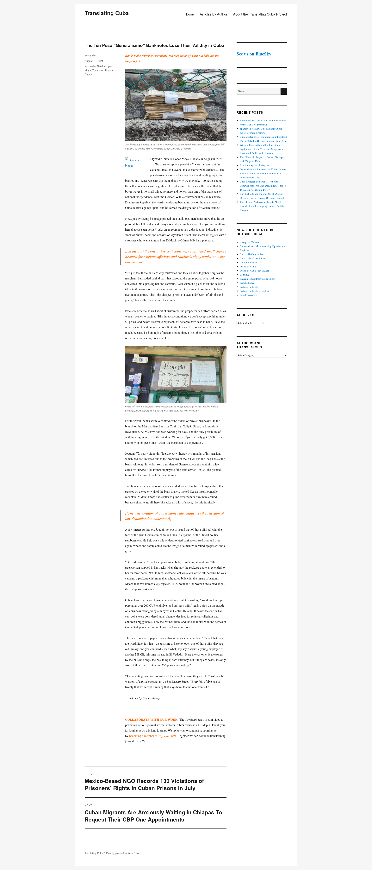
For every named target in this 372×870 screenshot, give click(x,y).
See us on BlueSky (254, 53)
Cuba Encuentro (248, 262)
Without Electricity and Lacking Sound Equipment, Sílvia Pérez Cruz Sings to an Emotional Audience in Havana (261, 149)
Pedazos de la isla (249, 287)
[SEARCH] (284, 91)
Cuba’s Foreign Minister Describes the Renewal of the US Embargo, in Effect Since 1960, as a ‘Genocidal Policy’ (263, 185)
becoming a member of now (152, 736)
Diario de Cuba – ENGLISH (254, 270)
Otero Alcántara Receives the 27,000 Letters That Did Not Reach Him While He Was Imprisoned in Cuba (263, 173)
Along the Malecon (250, 242)
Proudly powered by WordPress (122, 853)
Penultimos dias (248, 295)
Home (189, 14)
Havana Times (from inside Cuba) (257, 278)
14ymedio (90, 55)
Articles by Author (213, 14)
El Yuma (244, 274)
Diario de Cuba (248, 266)
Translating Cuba (107, 13)
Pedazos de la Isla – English (254, 291)
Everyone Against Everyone (254, 165)
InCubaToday (247, 283)
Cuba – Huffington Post (252, 254)
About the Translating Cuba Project (260, 14)
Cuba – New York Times (252, 258)
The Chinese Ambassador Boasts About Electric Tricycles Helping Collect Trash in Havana (262, 206)
